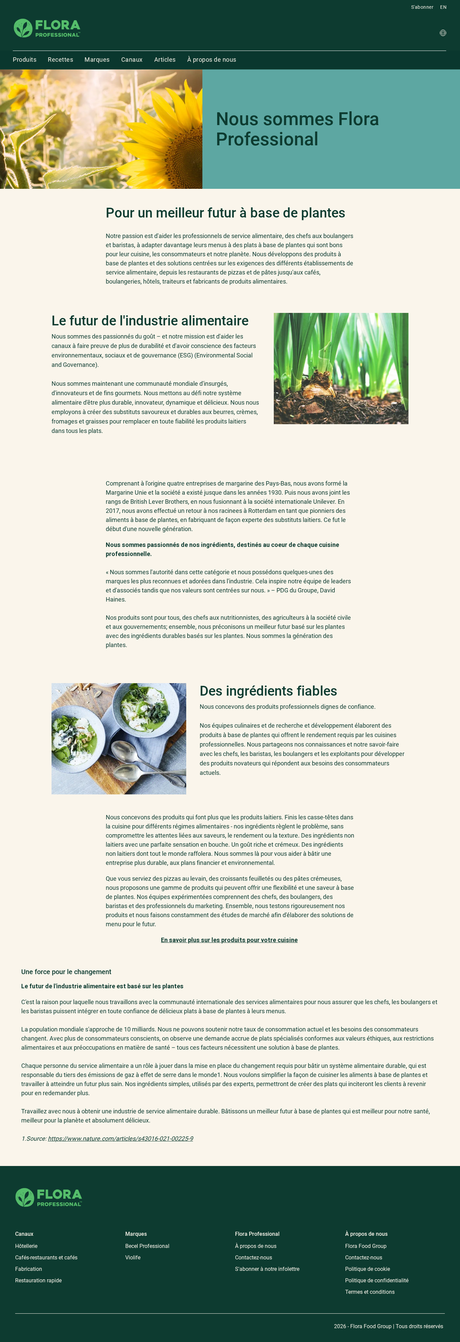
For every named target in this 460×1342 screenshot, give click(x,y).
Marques (97, 59)
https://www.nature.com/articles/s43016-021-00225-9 (120, 1138)
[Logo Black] (47, 18)
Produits (24, 59)
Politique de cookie (367, 1269)
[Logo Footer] (49, 1187)
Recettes (60, 59)
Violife (132, 1257)
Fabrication (28, 1269)
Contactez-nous (253, 1257)
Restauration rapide (38, 1280)
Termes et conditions (370, 1292)
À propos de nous (211, 59)
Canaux (132, 59)
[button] (443, 33)
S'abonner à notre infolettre (267, 1269)
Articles (165, 59)
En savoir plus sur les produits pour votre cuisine (229, 939)
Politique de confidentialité (376, 1280)
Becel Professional (147, 1246)
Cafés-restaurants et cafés (46, 1257)
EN (443, 7)
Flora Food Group (366, 1246)
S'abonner (422, 7)
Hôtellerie (26, 1246)
